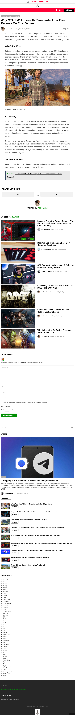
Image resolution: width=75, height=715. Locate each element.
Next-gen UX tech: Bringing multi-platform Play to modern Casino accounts (36, 550)
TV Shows (6, 670)
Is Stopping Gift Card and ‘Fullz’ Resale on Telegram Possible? (30, 481)
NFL (4, 642)
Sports (5, 656)
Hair (4, 621)
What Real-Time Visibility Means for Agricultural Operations (31, 504)
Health (5, 623)
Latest (37, 6)
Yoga (4, 675)
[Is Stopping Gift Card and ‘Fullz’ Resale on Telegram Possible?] (37, 457)
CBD (4, 597)
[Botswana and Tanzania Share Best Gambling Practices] (18, 252)
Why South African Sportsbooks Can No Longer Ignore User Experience (35, 535)
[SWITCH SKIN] (56, 10)
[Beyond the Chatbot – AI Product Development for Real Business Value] (5, 514)
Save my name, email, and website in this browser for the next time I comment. (25, 402)
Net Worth (6, 640)
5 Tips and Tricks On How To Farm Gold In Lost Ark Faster (53, 311)
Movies (5, 636)
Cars (4, 593)
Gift (4, 617)
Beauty (5, 585)
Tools (4, 664)
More (3, 489)
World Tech (6, 674)
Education (6, 601)
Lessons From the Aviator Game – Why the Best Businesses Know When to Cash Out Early (55, 223)
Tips (4, 662)
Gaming (15, 217)
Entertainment (7, 603)
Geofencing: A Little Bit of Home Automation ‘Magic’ (29, 519)
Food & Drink (7, 611)
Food (4, 609)
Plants (5, 646)
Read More (5, 498)
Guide (5, 619)
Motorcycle (6, 634)
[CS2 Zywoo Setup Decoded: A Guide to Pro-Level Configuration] (18, 274)
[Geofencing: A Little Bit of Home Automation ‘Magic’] (5, 522)
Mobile (5, 632)
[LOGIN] (60, 10)
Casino (5, 595)
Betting (5, 587)
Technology (6, 660)
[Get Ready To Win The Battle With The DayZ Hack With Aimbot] (18, 296)
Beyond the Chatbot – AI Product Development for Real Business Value (35, 512)
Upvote (18, 194)
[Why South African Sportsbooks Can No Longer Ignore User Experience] (5, 537)
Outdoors (6, 644)
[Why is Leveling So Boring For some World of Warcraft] (18, 339)
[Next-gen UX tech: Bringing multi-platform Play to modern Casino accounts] (5, 552)
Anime (5, 584)
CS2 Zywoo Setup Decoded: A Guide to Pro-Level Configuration (55, 266)
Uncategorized (7, 672)
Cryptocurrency (7, 599)
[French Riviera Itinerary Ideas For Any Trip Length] (5, 566)
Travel (5, 668)
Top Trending (7, 666)
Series (5, 650)
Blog (3, 477)
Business (5, 591)
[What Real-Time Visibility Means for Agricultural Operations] (5, 506)
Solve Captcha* (6, 406)
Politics (5, 648)
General (5, 615)
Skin (4, 654)
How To (5, 627)
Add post (69, 10)
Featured (5, 607)
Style (4, 658)
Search (72, 428)
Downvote (56, 194)
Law (4, 630)
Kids (4, 629)
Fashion (5, 605)
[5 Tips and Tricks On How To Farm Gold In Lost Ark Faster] (18, 318)
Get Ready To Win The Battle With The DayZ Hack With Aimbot (55, 287)
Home (5, 625)
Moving (5, 638)
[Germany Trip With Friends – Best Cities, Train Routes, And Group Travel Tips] (5, 530)
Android (5, 580)
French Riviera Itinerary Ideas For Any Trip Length (28, 565)
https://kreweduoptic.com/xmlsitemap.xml (13, 689)
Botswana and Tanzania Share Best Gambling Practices (53, 244)
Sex (4, 652)
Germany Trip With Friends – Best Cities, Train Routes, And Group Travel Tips (37, 527)
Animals (5, 582)
